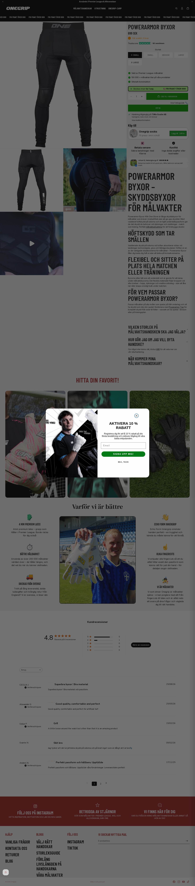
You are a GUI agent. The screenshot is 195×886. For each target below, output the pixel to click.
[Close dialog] (136, 416)
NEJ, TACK (123, 462)
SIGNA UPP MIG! (123, 454)
